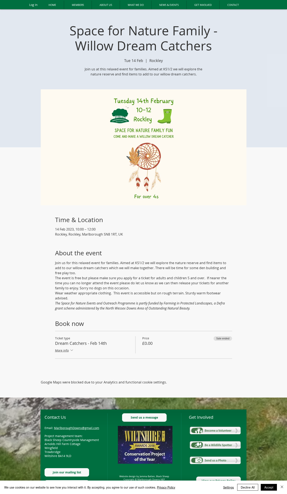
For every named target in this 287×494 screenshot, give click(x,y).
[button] (78, 5)
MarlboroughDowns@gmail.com (76, 428)
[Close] (281, 487)
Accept (268, 487)
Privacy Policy (166, 487)
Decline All (248, 487)
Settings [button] (228, 487)
